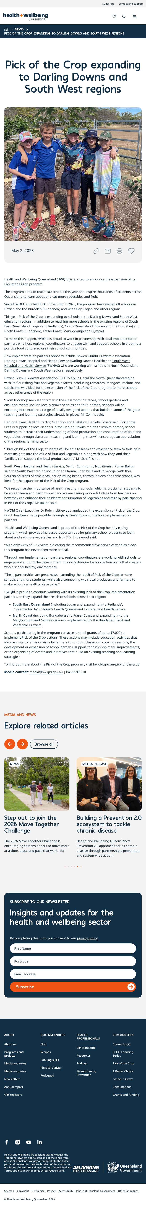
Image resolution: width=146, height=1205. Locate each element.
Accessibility (66, 1191)
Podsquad (47, 1075)
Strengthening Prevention (86, 1073)
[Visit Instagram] (17, 1142)
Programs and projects (14, 1053)
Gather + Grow (123, 1079)
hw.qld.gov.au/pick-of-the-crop (116, 664)
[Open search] (124, 16)
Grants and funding (126, 1095)
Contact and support (131, 3)
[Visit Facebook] (6, 1142)
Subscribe (108, 3)
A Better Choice (123, 1071)
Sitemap (9, 1191)
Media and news (15, 1063)
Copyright (23, 1191)
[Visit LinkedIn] (39, 1142)
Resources (84, 1055)
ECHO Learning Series (123, 1053)
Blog (43, 1044)
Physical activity (50, 1068)
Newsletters (12, 1079)
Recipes (45, 1052)
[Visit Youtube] (28, 1142)
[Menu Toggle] (134, 16)
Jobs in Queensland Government (95, 1191)
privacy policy (87, 938)
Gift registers (13, 1095)
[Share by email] (108, 251)
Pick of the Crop (16, 284)
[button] (124, 17)
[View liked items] (114, 16)
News (19, 29)
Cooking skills (49, 1060)
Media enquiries (15, 1071)
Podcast (82, 1063)
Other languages (128, 1191)
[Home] (6, 29)
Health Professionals (88, 1036)
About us (10, 1044)
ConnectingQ (122, 1044)
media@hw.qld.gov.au (46, 672)
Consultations (122, 1087)
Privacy (51, 1191)
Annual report (13, 1087)
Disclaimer (38, 1191)
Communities (123, 1035)
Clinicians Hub (86, 1048)
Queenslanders (52, 1035)
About (9, 1035)
